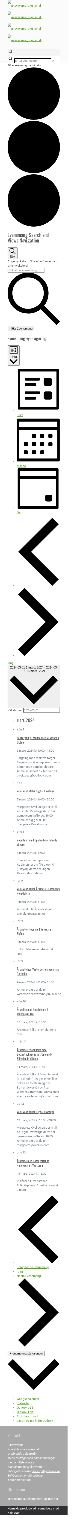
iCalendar (23, 1403)
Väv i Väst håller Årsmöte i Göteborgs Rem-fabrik (38, 891)
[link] (53, 60)
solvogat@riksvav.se (46, 1471)
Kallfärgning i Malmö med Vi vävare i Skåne (38, 740)
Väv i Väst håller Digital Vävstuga (35, 791)
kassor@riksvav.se (30, 1466)
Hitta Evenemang (21, 328)
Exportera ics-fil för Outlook (35, 1420)
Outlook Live (25, 1412)
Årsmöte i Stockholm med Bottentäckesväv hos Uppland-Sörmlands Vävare (34, 1054)
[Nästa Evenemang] (38, 655)
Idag (11, 663)
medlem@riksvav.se (21, 1462)
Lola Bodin (30, 1453)
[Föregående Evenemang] (38, 585)
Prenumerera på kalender (26, 1353)
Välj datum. (15, 710)
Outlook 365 (25, 1407)
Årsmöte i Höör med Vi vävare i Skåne (35, 931)
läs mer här (51, 1498)
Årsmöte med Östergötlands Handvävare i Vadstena (33, 1163)
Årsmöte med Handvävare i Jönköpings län (32, 1011)
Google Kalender (28, 1399)
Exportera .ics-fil (27, 1416)
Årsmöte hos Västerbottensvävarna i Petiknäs (38, 971)
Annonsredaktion (19, 1480)
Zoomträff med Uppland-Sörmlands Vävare (37, 842)
